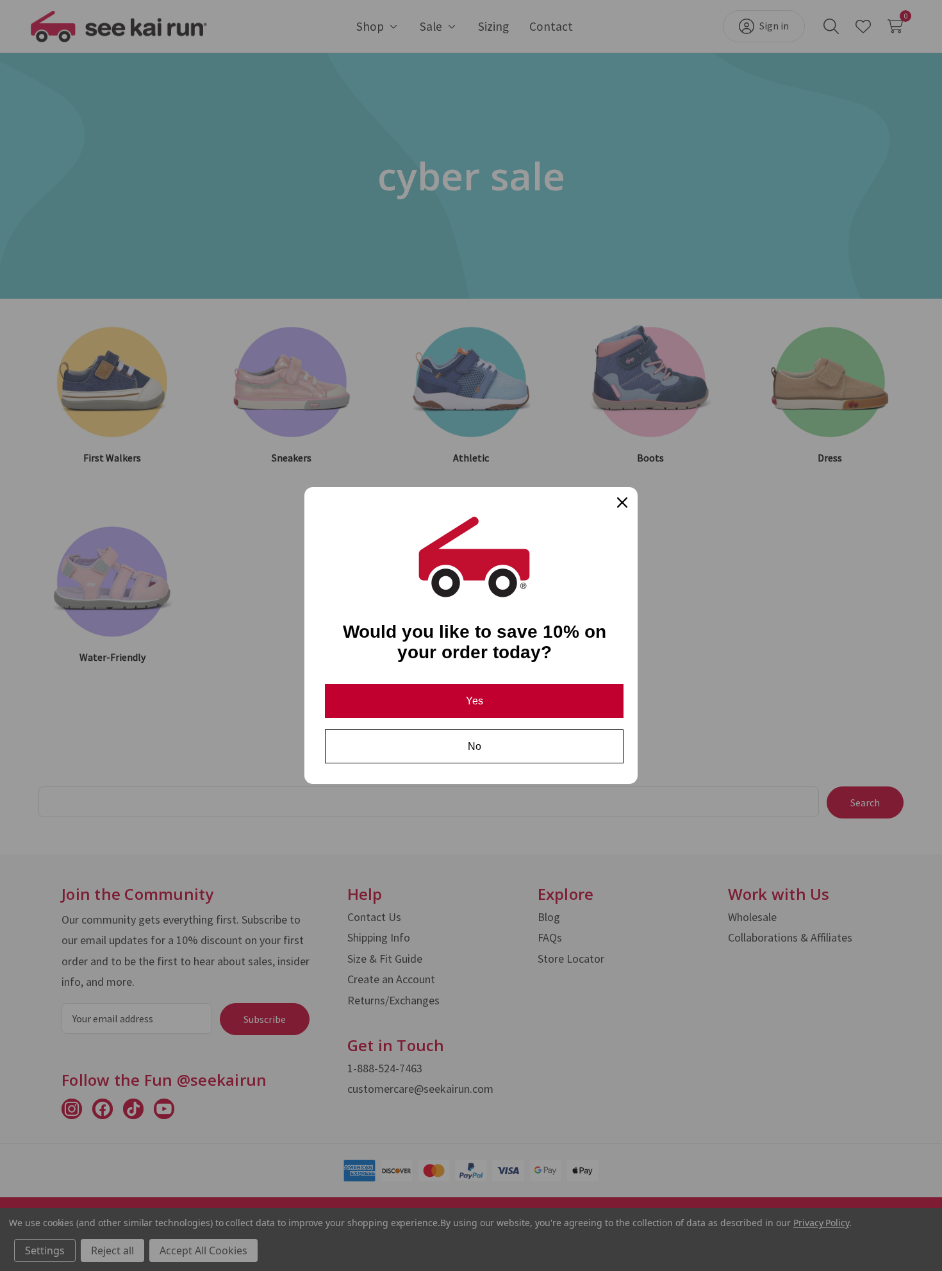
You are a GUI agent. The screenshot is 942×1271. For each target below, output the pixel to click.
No (474, 746)
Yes (474, 700)
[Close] (622, 502)
